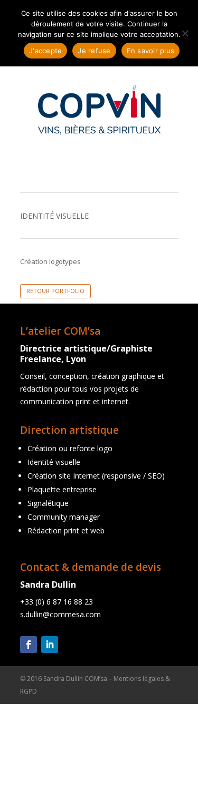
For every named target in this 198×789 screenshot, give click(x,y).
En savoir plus (151, 50)
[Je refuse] (185, 33)
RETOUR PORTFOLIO (55, 291)
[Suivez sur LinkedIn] (49, 644)
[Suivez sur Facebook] (28, 644)
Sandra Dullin (48, 584)
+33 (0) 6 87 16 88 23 (56, 602)
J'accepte (45, 50)
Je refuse (94, 50)
